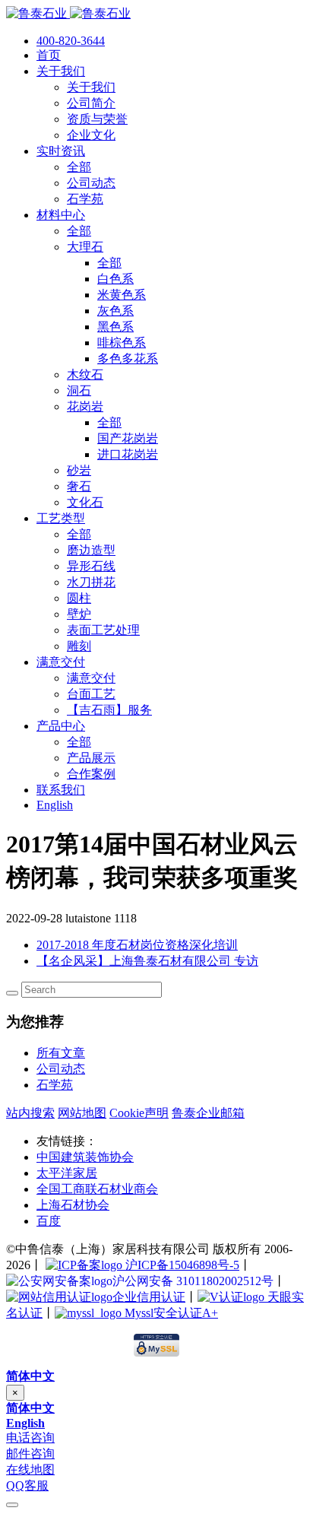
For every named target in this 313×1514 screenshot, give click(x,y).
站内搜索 (30, 1112)
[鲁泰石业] (68, 13)
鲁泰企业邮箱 (208, 1112)
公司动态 (60, 1068)
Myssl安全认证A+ (170, 1312)
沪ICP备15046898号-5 (180, 1264)
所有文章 (60, 1052)
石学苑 (54, 1084)
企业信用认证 (148, 1296)
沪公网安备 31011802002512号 (192, 1280)
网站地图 (82, 1112)
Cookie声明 (139, 1112)
